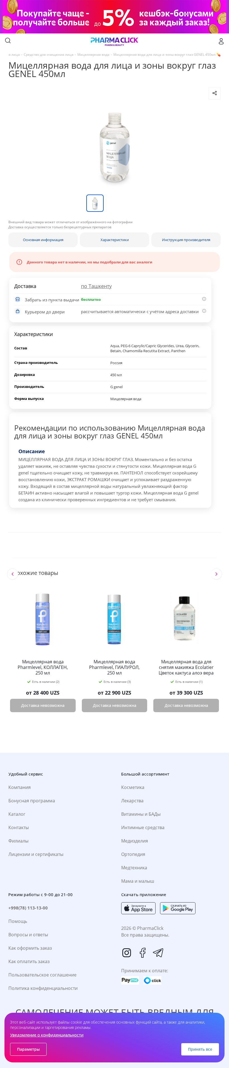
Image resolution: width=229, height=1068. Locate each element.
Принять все (200, 1049)
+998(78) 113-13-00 (28, 908)
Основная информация (43, 239)
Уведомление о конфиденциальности (47, 1035)
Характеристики (115, 239)
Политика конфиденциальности (43, 988)
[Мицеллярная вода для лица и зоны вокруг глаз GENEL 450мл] (114, 147)
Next (216, 574)
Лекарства (132, 801)
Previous (12, 574)
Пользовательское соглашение (42, 975)
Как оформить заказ (30, 948)
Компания (19, 787)
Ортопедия (133, 854)
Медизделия (134, 841)
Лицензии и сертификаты (35, 854)
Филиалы (18, 841)
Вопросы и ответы (28, 935)
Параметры (28, 1049)
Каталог (16, 814)
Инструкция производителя (186, 239)
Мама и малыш (137, 881)
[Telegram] (158, 952)
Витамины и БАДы (141, 814)
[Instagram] (126, 952)
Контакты (18, 827)
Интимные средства (142, 827)
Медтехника (134, 868)
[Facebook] (142, 952)
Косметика (132, 787)
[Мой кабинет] (221, 41)
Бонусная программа (31, 801)
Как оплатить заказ (29, 961)
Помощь (17, 921)
